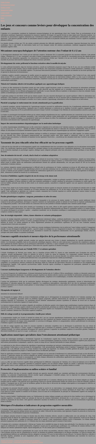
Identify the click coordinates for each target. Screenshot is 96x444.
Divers (3, 20)
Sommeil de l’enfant (7, 10)
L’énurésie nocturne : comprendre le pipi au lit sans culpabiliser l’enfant (22, 442)
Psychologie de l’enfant (8, 5)
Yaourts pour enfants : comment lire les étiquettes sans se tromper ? (20, 440)
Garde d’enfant (5, 2)
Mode (2, 18)
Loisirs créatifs (5, 13)
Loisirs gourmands (6, 15)
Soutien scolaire (5, 7)
